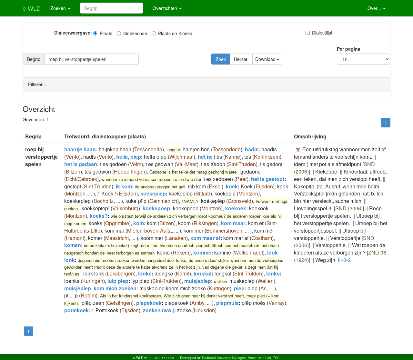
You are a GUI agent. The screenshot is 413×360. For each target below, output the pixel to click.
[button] (298, 150)
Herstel (241, 59)
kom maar (233, 223)
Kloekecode (135, 33)
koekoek (235, 208)
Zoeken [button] (58, 8)
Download (266, 59)
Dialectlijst (322, 32)
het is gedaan (80, 164)
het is (204, 156)
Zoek (221, 59)
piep (239, 288)
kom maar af (205, 238)
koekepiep (153, 193)
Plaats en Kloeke (175, 33)
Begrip (33, 59)
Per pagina (348, 48)
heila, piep (128, 156)
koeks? (99, 215)
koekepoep (156, 208)
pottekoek (76, 310)
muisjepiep (197, 281)
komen (72, 245)
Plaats (106, 33)
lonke (145, 273)
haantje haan (80, 149)
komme (202, 252)
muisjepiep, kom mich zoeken (100, 288)
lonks (273, 273)
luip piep (117, 281)
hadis (251, 149)
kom (138, 223)
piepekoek (149, 302)
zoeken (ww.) (158, 310)
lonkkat (203, 273)
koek (232, 186)
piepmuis (227, 302)
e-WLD (32, 8)
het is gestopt (267, 179)
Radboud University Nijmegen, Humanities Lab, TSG (241, 357)
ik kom (124, 186)
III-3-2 (344, 260)
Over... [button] (375, 8)
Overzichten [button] (165, 8)
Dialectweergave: (73, 32)
